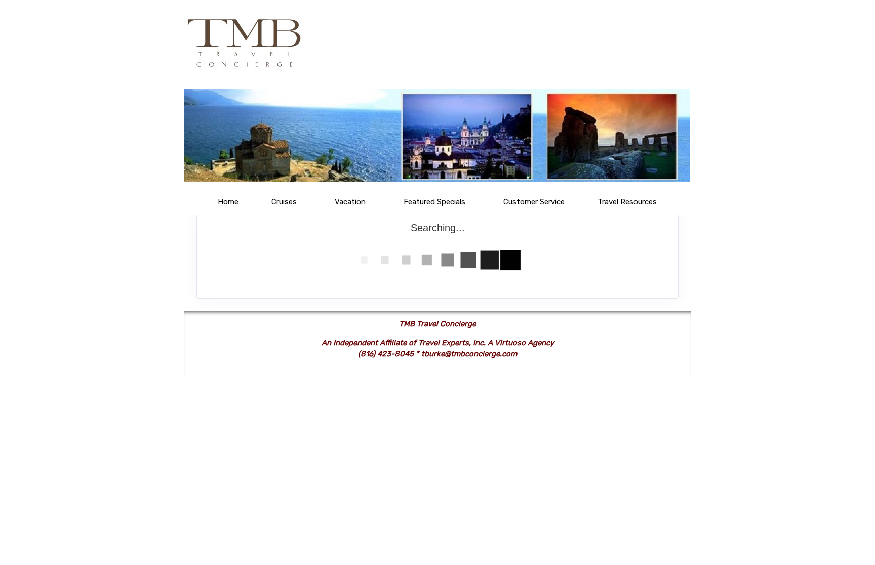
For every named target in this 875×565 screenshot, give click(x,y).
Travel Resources (627, 201)
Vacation (350, 201)
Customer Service (534, 201)
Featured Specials (434, 201)
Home (228, 201)
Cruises (284, 201)
